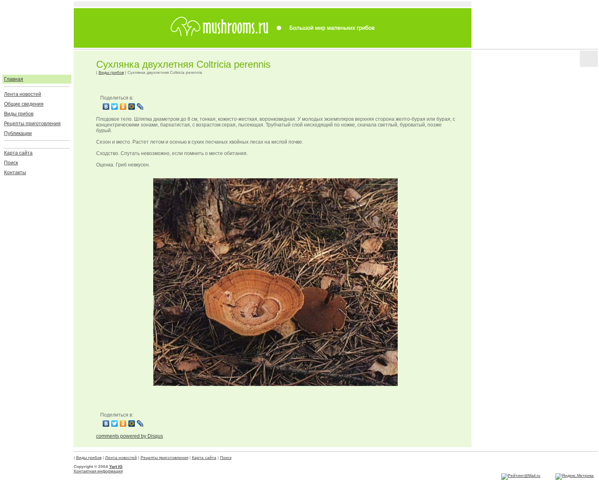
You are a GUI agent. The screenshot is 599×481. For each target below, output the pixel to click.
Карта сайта (18, 153)
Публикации (18, 133)
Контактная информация (98, 471)
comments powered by (129, 436)
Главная (13, 79)
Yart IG (116, 466)
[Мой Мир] (132, 106)
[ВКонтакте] (106, 106)
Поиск (11, 163)
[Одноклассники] (123, 106)
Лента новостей (22, 94)
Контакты (15, 172)
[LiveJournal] (140, 106)
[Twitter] (114, 106)
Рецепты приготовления (32, 123)
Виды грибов (18, 114)
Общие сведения (24, 104)
